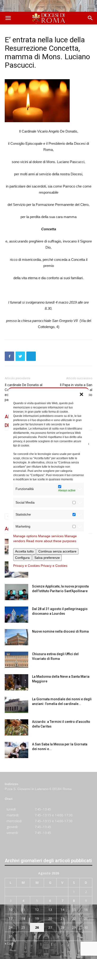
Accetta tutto (24, 551)
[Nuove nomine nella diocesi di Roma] (16, 637)
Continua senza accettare (57, 551)
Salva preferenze (47, 558)
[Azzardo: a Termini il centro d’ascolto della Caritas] (16, 727)
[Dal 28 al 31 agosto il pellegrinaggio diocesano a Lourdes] (16, 615)
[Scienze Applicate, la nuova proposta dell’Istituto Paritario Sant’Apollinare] (16, 592)
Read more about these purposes (51, 541)
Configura (22, 558)
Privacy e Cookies (26, 566)
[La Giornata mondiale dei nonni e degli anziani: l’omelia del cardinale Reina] (16, 705)
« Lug (9, 943)
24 (10, 927)
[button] (81, 394)
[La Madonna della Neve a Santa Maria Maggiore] (16, 682)
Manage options (25, 536)
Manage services (51, 536)
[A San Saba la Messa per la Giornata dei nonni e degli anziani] (16, 750)
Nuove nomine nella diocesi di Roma (60, 631)
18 (23, 918)
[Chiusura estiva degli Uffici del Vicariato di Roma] (16, 660)
